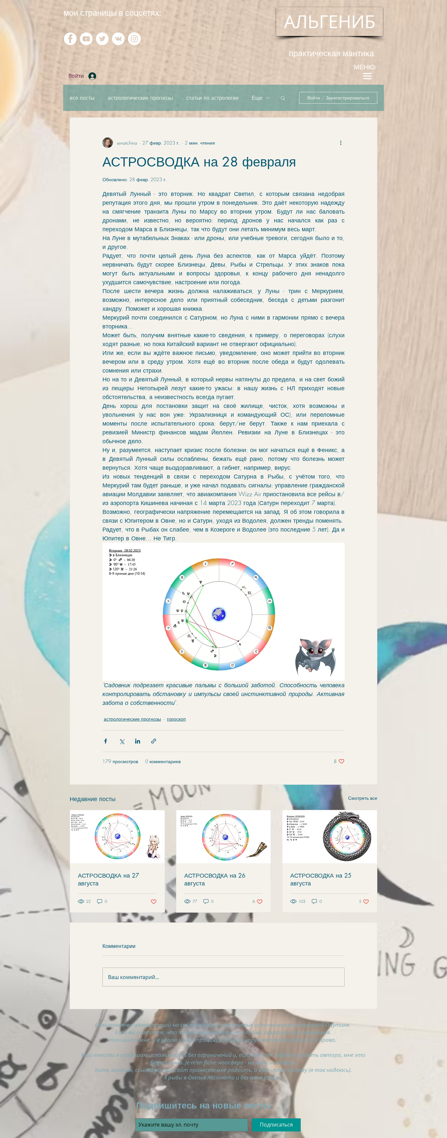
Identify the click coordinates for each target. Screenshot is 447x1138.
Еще (257, 98)
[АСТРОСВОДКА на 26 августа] (223, 836)
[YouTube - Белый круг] (86, 38)
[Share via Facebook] (105, 741)
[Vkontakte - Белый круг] (118, 38)
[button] (283, 97)
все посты (82, 98)
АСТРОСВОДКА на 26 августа (214, 879)
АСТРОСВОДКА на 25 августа (320, 879)
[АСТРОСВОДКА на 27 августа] (117, 836)
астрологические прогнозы (140, 98)
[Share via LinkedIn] (137, 741)
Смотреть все (362, 798)
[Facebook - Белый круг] (70, 38)
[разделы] (367, 76)
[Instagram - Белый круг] (134, 38)
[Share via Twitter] (121, 741)
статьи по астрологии (212, 98)
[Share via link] (154, 741)
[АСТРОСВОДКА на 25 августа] (329, 836)
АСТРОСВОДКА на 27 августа (108, 879)
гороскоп (176, 719)
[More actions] (341, 143)
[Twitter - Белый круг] (102, 38)
